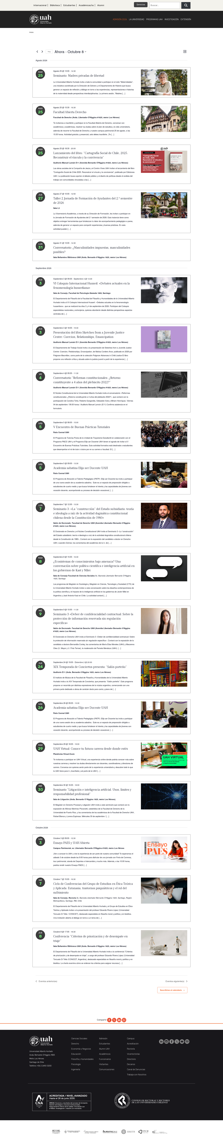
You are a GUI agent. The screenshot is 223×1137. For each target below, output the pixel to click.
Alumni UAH (104, 1049)
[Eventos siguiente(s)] (42, 51)
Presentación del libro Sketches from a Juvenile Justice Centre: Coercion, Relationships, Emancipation (88, 335)
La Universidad (136, 19)
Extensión (186, 19)
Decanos (131, 1064)
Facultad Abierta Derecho (69, 112)
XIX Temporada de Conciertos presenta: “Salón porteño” (90, 667)
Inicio (31, 32)
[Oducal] (160, 1132)
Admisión (103, 1038)
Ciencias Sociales (79, 1038)
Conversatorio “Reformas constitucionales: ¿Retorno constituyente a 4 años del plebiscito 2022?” (86, 380)
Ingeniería (75, 1069)
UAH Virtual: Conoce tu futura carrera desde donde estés (90, 749)
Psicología (76, 1064)
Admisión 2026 (120, 19)
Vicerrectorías (133, 1054)
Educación (76, 1054)
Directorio (131, 1059)
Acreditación (133, 1043)
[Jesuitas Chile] (110, 1132)
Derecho (75, 1043)
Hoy (49, 51)
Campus (130, 1038)
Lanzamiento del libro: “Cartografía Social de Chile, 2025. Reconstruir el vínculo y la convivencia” (90, 155)
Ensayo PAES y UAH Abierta (71, 843)
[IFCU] (143, 1132)
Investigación (172, 19)
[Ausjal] (56, 1132)
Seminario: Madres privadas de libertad (78, 76)
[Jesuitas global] (128, 1132)
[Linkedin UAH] (161, 1041)
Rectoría (131, 1049)
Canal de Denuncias (136, 1069)
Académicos (104, 1054)
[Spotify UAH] (187, 1041)
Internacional (40, 5)
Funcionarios (105, 1059)
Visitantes (103, 1064)
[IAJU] (72, 1132)
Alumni (100, 5)
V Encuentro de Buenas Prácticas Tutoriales (81, 427)
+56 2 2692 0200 (44, 1066)
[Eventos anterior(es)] (37, 51)
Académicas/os (86, 5)
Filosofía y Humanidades (82, 1059)
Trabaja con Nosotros (136, 1074)
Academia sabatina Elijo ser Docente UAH (80, 468)
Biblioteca (55, 5)
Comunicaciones (106, 1069)
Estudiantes (69, 5)
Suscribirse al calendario (171, 990)
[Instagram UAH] (166, 1041)
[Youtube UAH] (182, 1041)
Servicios (141, 4)
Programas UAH (154, 19)
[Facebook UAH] (171, 1041)
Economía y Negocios (81, 1049)
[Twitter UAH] (177, 1041)
